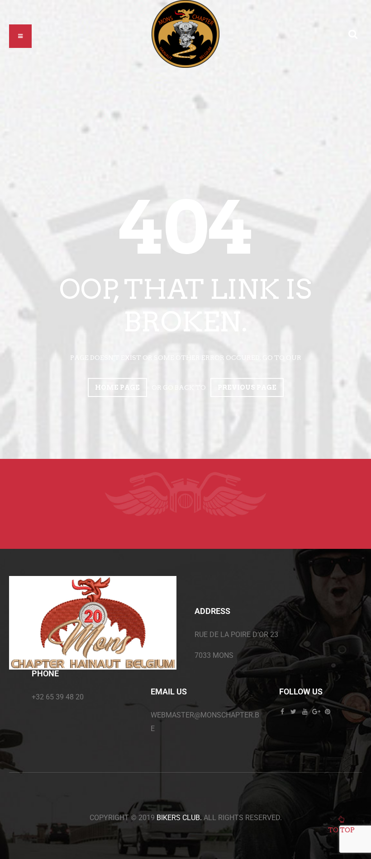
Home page (117, 387)
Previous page (247, 387)
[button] (20, 36)
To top (341, 830)
